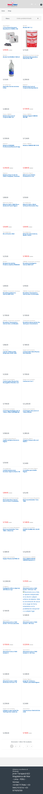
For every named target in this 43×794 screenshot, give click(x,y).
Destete (25, 679)
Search (32, 4)
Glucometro (6, 25)
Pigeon (31, 173)
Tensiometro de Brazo (34, 261)
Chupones (25, 438)
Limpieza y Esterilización (9, 438)
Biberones (25, 173)
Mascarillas (5, 350)
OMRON (9, 114)
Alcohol (25, 25)
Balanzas (25, 84)
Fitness (4, 114)
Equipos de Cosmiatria (29, 350)
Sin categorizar (7, 84)
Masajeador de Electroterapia (30, 55)
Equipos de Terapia (28, 498)
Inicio (3, 11)
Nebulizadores (27, 557)
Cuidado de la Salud (28, 468)
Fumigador (6, 586)
